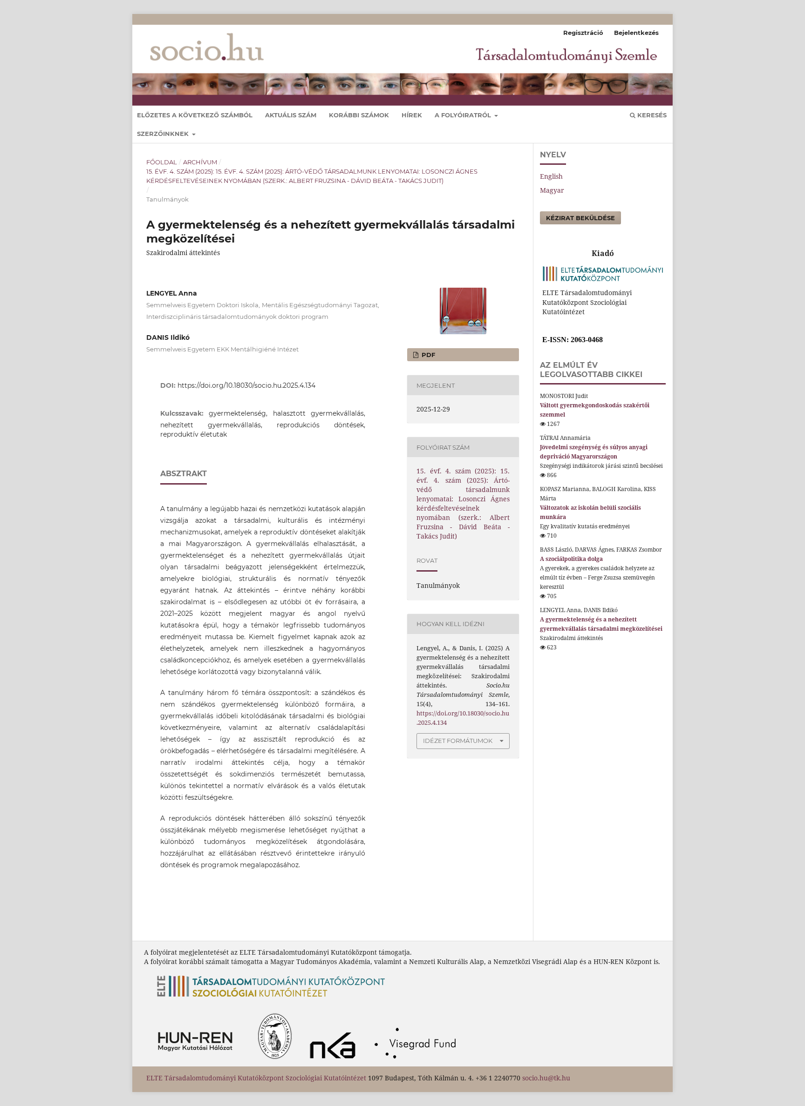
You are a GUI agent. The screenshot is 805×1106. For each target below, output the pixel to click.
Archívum (200, 162)
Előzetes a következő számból (194, 115)
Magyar (552, 190)
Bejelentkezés (636, 32)
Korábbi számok (359, 115)
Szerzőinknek (164, 133)
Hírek (412, 115)
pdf (427, 354)
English (551, 176)
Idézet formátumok (457, 740)
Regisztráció (583, 32)
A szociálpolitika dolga (571, 559)
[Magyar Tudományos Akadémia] (222, 1061)
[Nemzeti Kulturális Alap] (335, 1061)
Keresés (651, 115)
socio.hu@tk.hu (546, 1077)
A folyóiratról (464, 115)
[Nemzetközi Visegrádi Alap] (418, 1061)
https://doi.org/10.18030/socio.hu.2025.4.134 (246, 385)
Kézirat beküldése (580, 218)
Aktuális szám (290, 115)
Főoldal (161, 162)
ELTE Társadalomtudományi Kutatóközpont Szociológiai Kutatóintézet (256, 1077)
